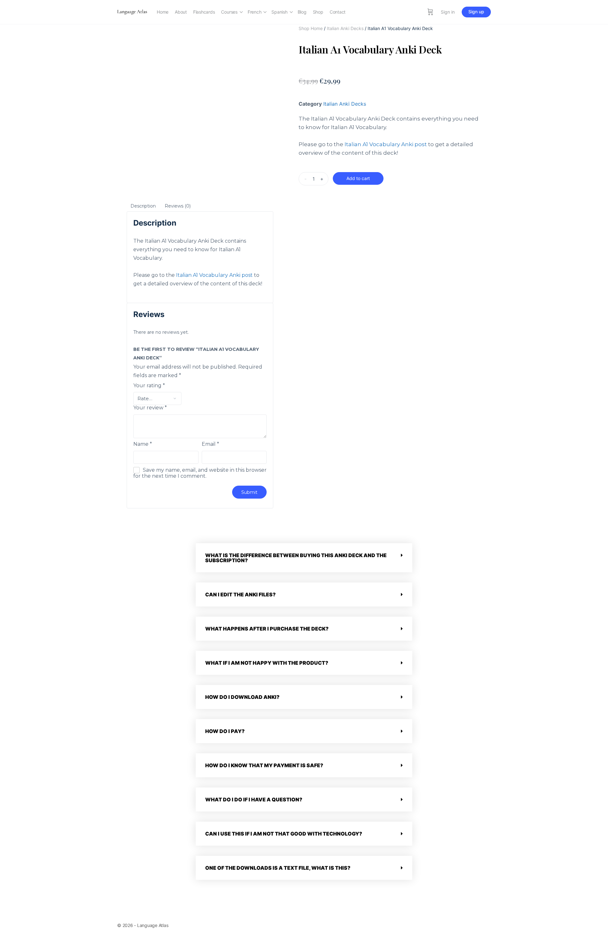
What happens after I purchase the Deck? (267, 628)
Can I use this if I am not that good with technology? (283, 833)
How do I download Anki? (242, 697)
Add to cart (358, 178)
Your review (150, 408)
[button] (304, 557)
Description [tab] (143, 206)
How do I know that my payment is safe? (264, 765)
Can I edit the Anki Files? (240, 594)
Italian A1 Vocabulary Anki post (386, 144)
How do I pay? (225, 731)
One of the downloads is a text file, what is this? (278, 868)
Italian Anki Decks (345, 28)
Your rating (149, 386)
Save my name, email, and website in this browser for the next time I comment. (200, 473)
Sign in (448, 12)
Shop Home (311, 28)
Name (142, 444)
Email (210, 444)
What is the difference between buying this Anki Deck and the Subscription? (296, 557)
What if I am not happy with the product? (266, 663)
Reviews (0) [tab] (178, 206)
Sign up (476, 11)
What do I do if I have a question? (253, 799)
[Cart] (430, 12)
